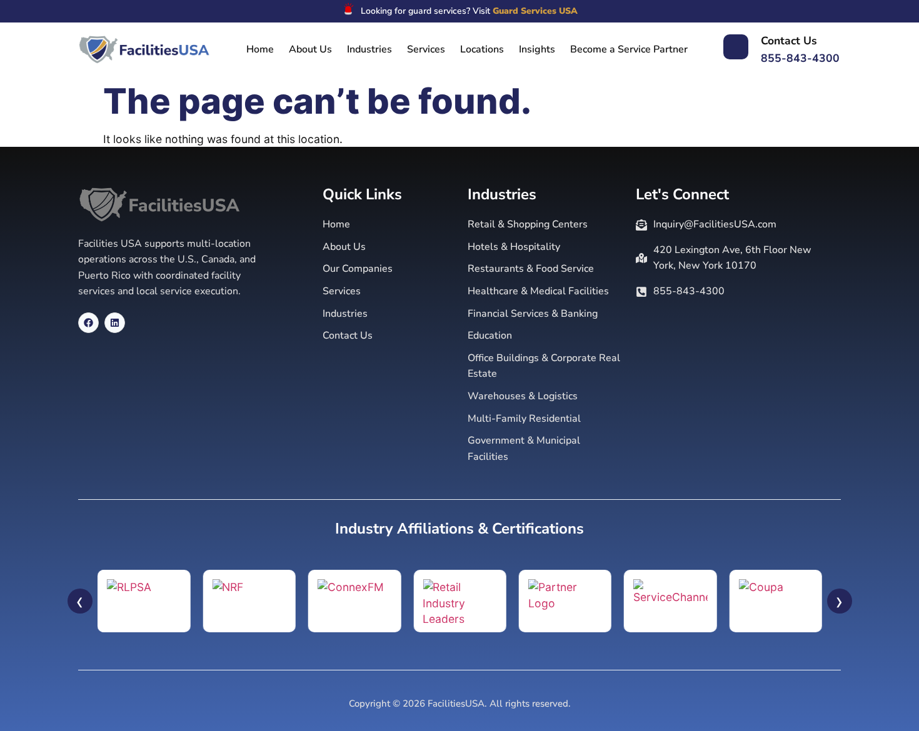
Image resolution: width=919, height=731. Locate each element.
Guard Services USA (535, 11)
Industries (369, 49)
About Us (310, 49)
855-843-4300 (800, 58)
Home (260, 49)
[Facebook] (88, 322)
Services (426, 49)
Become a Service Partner (629, 49)
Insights (537, 49)
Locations (482, 49)
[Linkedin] (114, 322)
